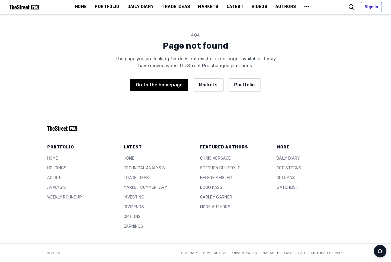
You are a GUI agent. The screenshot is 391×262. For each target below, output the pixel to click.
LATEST (235, 6)
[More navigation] (307, 7)
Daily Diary (288, 158)
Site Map (189, 253)
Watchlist (288, 187)
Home (52, 158)
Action (54, 177)
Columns (286, 177)
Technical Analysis (144, 168)
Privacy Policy (244, 253)
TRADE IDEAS (176, 6)
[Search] (351, 7)
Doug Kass (211, 187)
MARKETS (208, 6)
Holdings (57, 168)
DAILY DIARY (140, 6)
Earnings (133, 226)
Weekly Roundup (64, 197)
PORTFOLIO (107, 6)
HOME (81, 6)
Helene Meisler (216, 177)
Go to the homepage (159, 85)
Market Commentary (145, 187)
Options (132, 216)
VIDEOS (259, 6)
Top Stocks (289, 168)
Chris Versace (215, 158)
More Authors (215, 207)
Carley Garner (216, 197)
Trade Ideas (136, 177)
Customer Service (326, 253)
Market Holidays (278, 253)
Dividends (134, 207)
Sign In (371, 7)
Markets (208, 85)
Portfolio (244, 85)
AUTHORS (285, 6)
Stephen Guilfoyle (220, 168)
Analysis (56, 187)
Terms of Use (213, 253)
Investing (134, 197)
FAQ (301, 253)
